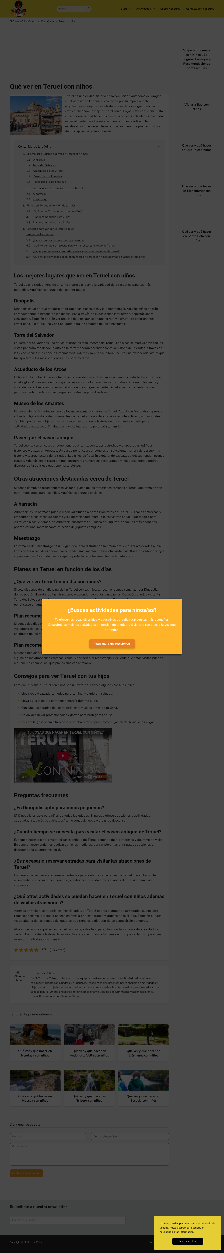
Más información (184, 1232)
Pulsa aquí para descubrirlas (112, 644)
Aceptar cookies (187, 1241)
